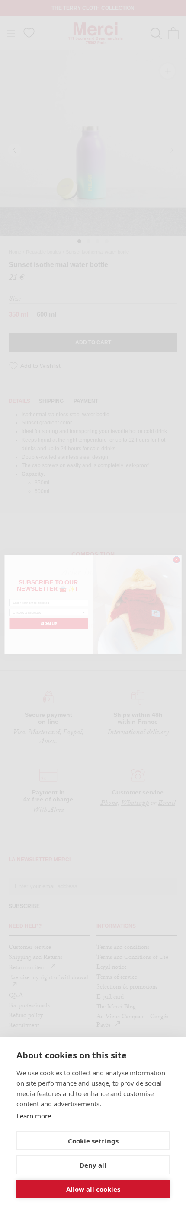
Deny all (93, 1165)
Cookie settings (93, 1141)
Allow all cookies (93, 1189)
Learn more (33, 1116)
